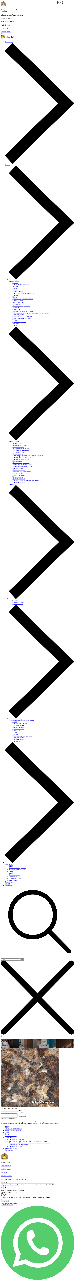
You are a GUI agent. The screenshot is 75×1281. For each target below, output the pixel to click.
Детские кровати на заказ (20, 450)
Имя (20, 1110)
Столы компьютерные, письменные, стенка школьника (30, 313)
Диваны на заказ (18, 452)
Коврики (15, 288)
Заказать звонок (6, 32)
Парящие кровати (18, 727)
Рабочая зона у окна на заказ (21, 471)
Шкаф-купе (16, 741)
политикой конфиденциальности (12, 1123)
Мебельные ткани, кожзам (17, 868)
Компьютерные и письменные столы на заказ (27, 456)
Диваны (15, 283)
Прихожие (15, 307)
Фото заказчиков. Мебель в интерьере (21, 720)
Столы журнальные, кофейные (22, 311)
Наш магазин (9, 882)
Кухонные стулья (18, 729)
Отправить (5, 1201)
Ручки (11, 871)
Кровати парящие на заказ (21, 459)
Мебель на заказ (14, 441)
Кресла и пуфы (17, 292)
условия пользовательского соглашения (46, 1123)
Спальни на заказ (18, 473)
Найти (22, 959)
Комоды (15, 290)
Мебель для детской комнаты (22, 464)
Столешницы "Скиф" (31, 1045)
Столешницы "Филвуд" (16, 1139)
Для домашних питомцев (20, 284)
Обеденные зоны (18, 302)
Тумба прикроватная (19, 322)
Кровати (15, 295)
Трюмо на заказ (17, 477)
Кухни (14, 297)
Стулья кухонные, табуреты (21, 318)
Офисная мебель (17, 468)
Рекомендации (9, 885)
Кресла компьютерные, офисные (23, 293)
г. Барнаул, (4, 1185)
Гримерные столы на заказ (21, 448)
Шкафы (15, 325)
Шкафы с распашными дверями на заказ (25, 480)
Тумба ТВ (15, 323)
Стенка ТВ (16, 309)
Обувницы (16, 304)
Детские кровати (18, 725)
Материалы (8, 864)
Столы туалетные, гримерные (22, 316)
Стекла (11, 873)
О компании (9, 42)
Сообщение (22, 1116)
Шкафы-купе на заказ (19, 482)
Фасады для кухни (15, 878)
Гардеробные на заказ (19, 445)
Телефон (22, 1112)
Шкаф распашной (18, 739)
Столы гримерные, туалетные (22, 736)
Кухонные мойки (18, 300)
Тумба (14, 320)
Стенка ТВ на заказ (18, 475)
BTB (15, 1192)
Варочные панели (18, 602)
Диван (14, 722)
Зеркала (15, 286)
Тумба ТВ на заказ (18, 479)
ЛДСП (11, 866)
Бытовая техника (14, 600)
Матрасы (12, 484)
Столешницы (13, 876)
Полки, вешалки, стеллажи (21, 306)
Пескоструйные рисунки (17, 869)
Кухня (14, 732)
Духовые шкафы (17, 604)
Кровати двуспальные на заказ (22, 457)
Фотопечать (13, 880)
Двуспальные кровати (19, 723)
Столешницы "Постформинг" (19, 1145)
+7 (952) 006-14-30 (7, 28)
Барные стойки (17, 443)
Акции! (7, 884)
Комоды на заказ (18, 454)
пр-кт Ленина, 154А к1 (13, 1185)
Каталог (7, 165)
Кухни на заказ (17, 461)
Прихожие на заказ (18, 470)
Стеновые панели (14, 875)
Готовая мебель (14, 281)
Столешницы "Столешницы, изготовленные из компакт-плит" (29, 1143)
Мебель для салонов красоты (22, 466)
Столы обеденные (18, 315)
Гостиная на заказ (18, 447)
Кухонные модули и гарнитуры (22, 299)
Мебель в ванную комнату (21, 463)
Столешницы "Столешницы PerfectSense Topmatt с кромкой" (29, 1141)
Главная (3, 1045)
